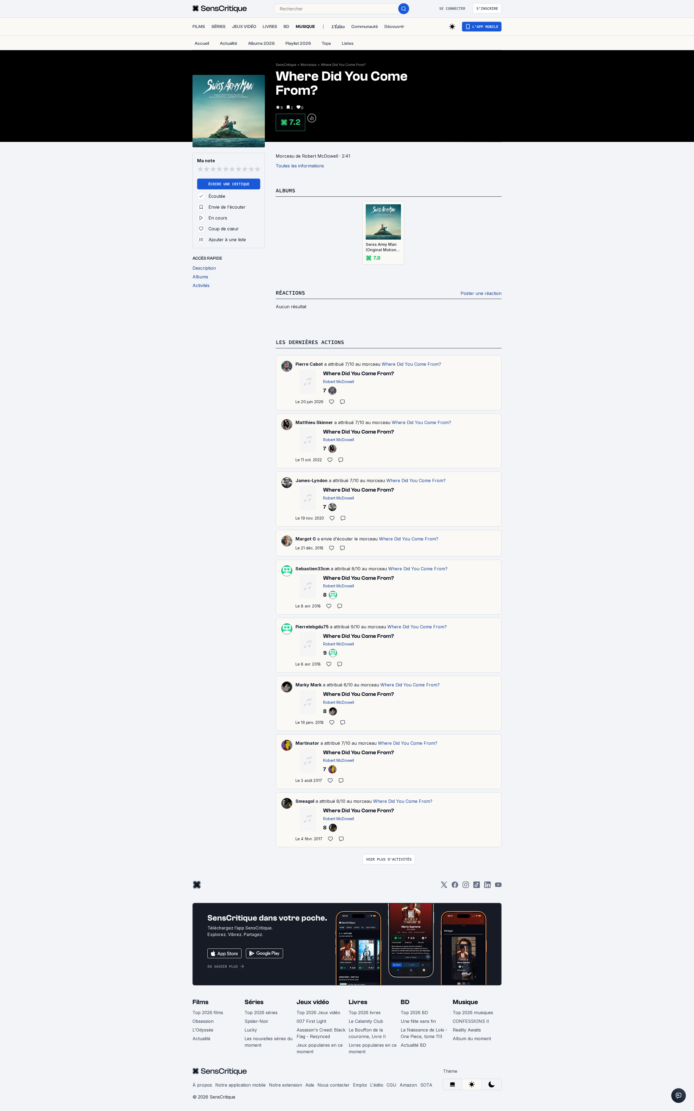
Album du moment (472, 1038)
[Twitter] (444, 886)
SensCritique (286, 65)
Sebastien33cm (312, 568)
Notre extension (285, 1085)
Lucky (251, 1030)
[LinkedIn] (487, 886)
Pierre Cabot (309, 364)
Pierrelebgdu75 (312, 626)
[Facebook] (455, 886)
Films (200, 1002)
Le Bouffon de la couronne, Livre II (367, 1033)
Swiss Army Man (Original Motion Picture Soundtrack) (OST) (383, 247)
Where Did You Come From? (343, 65)
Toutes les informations (300, 165)
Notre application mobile (240, 1085)
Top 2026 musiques (473, 1012)
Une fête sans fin (418, 1021)
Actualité (201, 1038)
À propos (202, 1085)
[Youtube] (498, 886)
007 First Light (311, 1021)
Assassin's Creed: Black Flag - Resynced (321, 1033)
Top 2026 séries (261, 1012)
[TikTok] (476, 886)
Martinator (307, 743)
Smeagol (304, 801)
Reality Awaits (467, 1030)
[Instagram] (465, 886)
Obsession (203, 1021)
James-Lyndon (311, 480)
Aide (309, 1085)
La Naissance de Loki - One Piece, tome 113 (424, 1033)
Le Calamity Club (366, 1021)
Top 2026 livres (365, 1012)
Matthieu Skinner (314, 422)
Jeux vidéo (313, 1002)
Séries (254, 1002)
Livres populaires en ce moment (373, 1048)
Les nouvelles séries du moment (269, 1042)
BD (405, 1002)
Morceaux (309, 65)
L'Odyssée (202, 1030)
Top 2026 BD (414, 1012)
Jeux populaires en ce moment (320, 1048)
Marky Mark (308, 684)
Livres (358, 1002)
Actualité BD (413, 1045)
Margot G (305, 539)
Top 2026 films (207, 1012)
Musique (465, 1002)
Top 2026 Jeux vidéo (318, 1012)
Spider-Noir (256, 1021)
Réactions (290, 292)
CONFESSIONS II (471, 1021)
